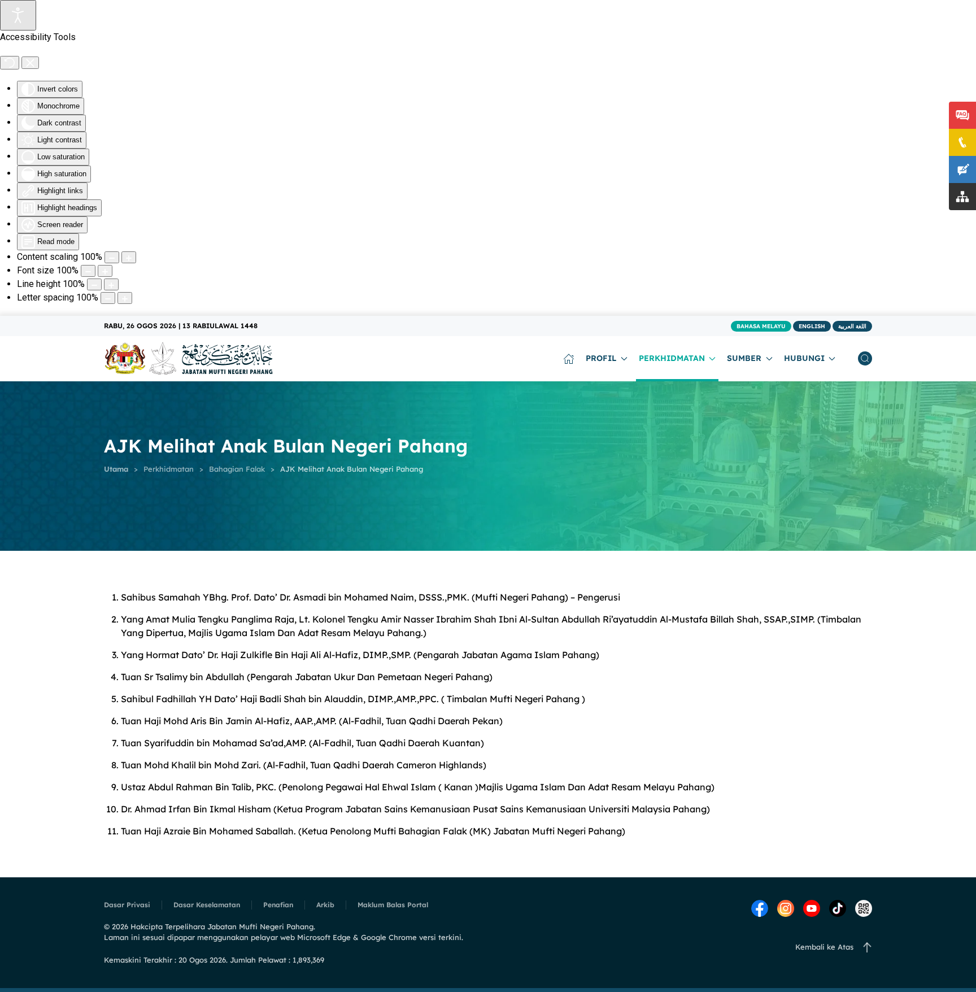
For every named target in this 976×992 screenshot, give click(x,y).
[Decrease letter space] (108, 298)
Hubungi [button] (804, 358)
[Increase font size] (105, 271)
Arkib (325, 904)
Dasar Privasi (127, 904)
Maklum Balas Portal (393, 904)
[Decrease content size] (111, 257)
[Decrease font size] (88, 271)
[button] (865, 358)
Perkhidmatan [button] (672, 358)
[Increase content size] (128, 257)
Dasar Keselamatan (206, 904)
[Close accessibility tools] (30, 62)
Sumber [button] (744, 358)
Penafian (278, 904)
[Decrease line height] (94, 284)
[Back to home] (188, 358)
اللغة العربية (852, 326)
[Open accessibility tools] (18, 15)
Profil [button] (601, 358)
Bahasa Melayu (761, 326)
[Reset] (9, 62)
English (812, 326)
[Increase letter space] (124, 298)
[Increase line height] (111, 284)
